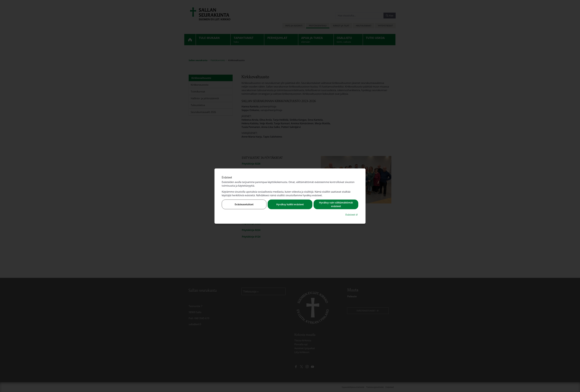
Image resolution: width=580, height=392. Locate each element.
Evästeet (351, 214)
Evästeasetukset (244, 204)
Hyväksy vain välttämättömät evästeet (336, 204)
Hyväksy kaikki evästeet (290, 204)
